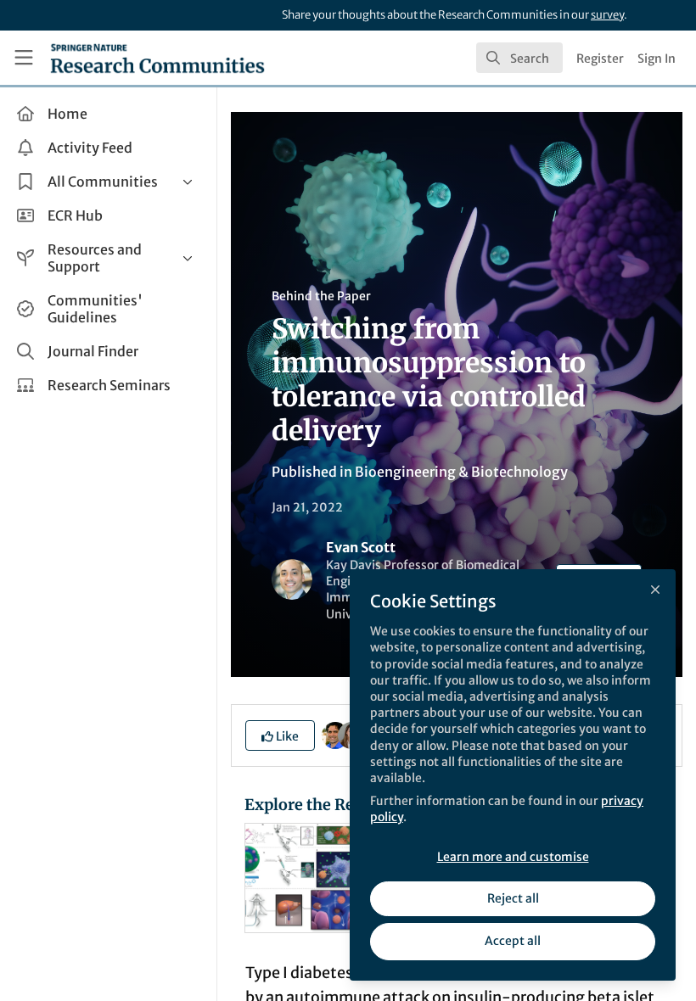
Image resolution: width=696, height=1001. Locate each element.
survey (607, 15)
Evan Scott (361, 547)
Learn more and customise (513, 856)
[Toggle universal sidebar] (24, 57)
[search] (519, 57)
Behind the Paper (321, 296)
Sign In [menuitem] (656, 58)
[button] (280, 735)
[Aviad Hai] (335, 733)
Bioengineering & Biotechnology (461, 471)
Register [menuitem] (600, 58)
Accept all (513, 940)
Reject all (513, 898)
